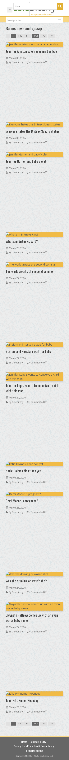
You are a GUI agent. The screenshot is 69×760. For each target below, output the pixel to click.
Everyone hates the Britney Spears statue (32, 131)
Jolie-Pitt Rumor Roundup (22, 700)
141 (28, 35)
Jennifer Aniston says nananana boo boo (31, 51)
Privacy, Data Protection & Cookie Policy (34, 746)
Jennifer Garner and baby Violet (26, 161)
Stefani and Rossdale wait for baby (28, 351)
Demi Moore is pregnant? (22, 500)
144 (51, 35)
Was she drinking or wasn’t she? (26, 580)
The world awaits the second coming (29, 271)
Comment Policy (38, 742)
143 (44, 35)
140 (20, 35)
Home (24, 742)
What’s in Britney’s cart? (22, 241)
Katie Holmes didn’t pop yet (23, 470)
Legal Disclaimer (34, 750)
